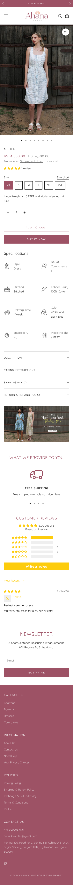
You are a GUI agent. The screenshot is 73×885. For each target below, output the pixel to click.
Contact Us (11, 749)
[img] (12, 591)
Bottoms (9, 709)
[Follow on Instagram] (6, 864)
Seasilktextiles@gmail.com (20, 836)
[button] (12, 168)
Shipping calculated (31, 161)
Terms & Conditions (16, 802)
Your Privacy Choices (17, 762)
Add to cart (36, 227)
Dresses (9, 716)
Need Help (10, 756)
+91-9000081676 (14, 829)
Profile (8, 809)
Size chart (63, 177)
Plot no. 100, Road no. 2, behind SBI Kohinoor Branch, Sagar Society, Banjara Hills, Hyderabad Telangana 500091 (36, 847)
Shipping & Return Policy (19, 789)
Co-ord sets (11, 722)
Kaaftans (9, 703)
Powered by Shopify (50, 875)
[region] (36, 482)
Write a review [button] (36, 566)
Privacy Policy (12, 783)
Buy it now (36, 239)
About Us (9, 743)
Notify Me (36, 672)
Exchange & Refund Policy (20, 796)
